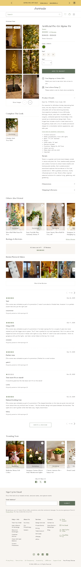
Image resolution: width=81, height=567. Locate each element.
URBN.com (48, 560)
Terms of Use (19, 560)
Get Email (65, 525)
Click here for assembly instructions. (53, 131)
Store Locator (64, 520)
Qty (43, 59)
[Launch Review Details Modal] (14, 269)
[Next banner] (69, 3)
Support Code (57, 560)
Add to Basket (58, 71)
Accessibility (39, 560)
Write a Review (70, 239)
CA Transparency (29, 560)
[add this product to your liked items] (16, 120)
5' (43, 54)
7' (48, 54)
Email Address (10, 499)
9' (53, 54)
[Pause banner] (74, 3)
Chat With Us (65, 535)
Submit (67, 503)
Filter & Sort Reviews (40, 283)
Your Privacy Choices (69, 560)
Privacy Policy (9, 511)
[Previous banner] (11, 3)
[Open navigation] (74, 14)
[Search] (59, 14)
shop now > (44, 3)
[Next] (30, 102)
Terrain (44, 29)
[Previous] (25, 102)
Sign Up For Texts (65, 530)
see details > (54, 3)
